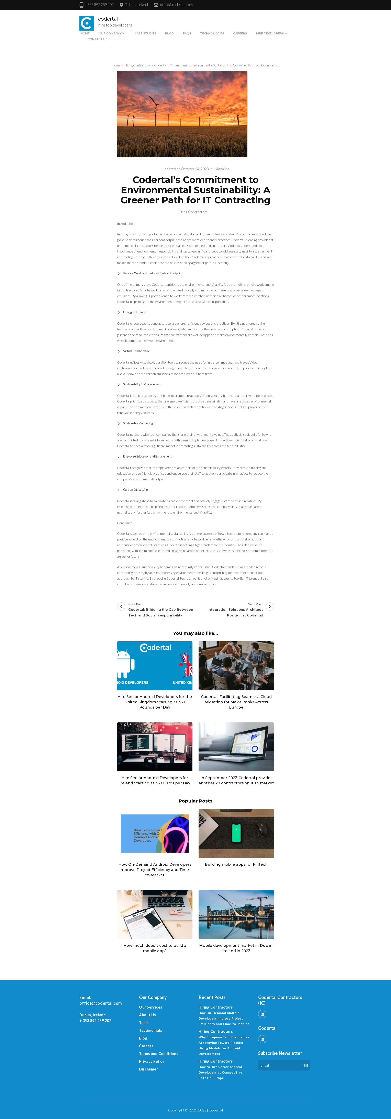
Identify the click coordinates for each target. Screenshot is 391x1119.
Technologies (212, 33)
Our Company (110, 33)
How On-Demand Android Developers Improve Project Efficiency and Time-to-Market (155, 869)
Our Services (150, 1007)
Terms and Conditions (158, 1053)
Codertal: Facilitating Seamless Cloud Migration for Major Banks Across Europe (236, 702)
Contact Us (97, 39)
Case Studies (145, 33)
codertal (108, 19)
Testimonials (150, 1030)
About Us (147, 1015)
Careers (240, 33)
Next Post (235, 609)
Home (85, 33)
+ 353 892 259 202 (95, 1020)
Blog (169, 33)
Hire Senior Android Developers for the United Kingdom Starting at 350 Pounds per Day (155, 702)
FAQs (187, 33)
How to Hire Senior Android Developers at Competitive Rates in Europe (220, 1072)
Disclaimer (148, 1069)
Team (144, 1022)
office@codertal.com (176, 4)
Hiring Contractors (192, 211)
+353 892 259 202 (99, 4)
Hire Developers (270, 33)
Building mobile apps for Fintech (236, 864)
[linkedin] (262, 1014)
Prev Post (160, 609)
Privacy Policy (152, 1061)
